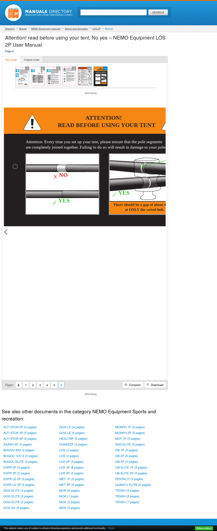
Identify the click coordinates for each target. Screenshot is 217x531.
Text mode (11, 59)
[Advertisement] (85, 99)
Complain (134, 385)
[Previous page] (6, 232)
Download (156, 385)
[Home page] (13, 12)
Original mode (31, 59)
